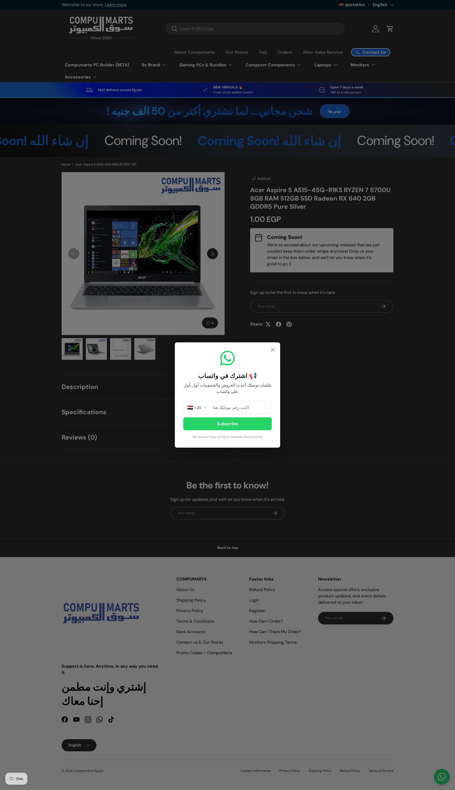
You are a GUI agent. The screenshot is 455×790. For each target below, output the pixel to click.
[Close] (273, 350)
